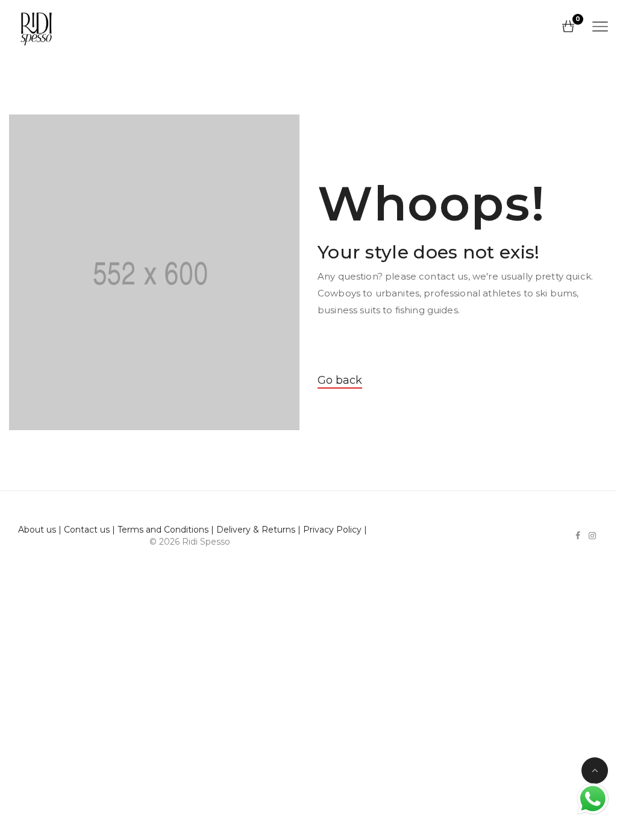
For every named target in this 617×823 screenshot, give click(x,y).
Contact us (87, 529)
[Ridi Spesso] (36, 26)
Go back (340, 380)
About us (37, 529)
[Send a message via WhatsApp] (593, 799)
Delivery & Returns (255, 529)
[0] (568, 27)
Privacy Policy (332, 529)
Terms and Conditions (162, 529)
